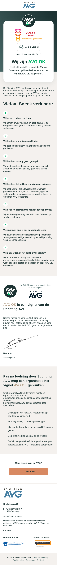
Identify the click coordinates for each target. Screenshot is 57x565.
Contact (40, 560)
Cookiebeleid (18, 560)
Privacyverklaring (40, 558)
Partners (7, 530)
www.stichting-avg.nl (12, 516)
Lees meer (29, 471)
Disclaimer (30, 560)
